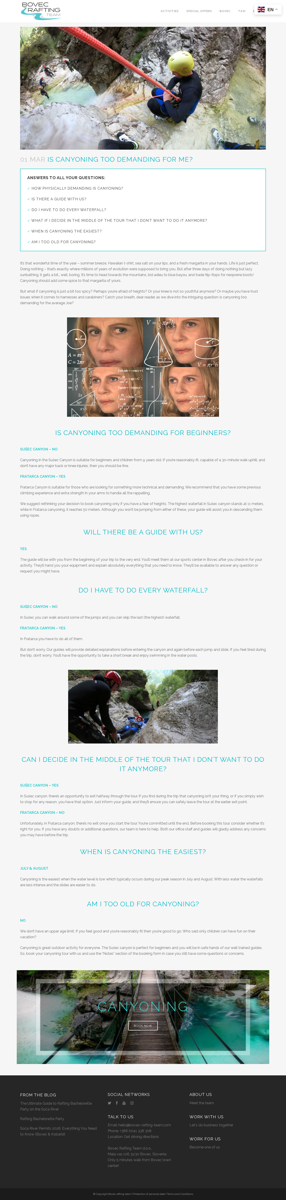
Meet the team (201, 1103)
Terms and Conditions (180, 1194)
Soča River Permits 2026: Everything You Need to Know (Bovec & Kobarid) (58, 1131)
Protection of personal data (149, 1194)
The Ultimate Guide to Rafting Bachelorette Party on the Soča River (56, 1106)
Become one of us (204, 1147)
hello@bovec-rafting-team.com (144, 1125)
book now (143, 1025)
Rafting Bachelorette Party (42, 1119)
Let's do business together (211, 1125)
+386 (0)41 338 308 (135, 1131)
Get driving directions (141, 1137)
